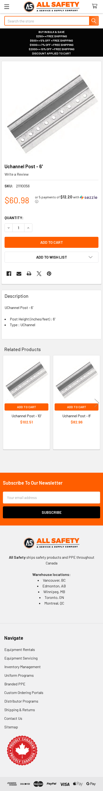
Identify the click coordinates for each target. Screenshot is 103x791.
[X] (39, 273)
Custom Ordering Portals (23, 692)
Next (97, 403)
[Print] (29, 273)
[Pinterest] (49, 273)
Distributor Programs (21, 701)
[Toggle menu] (6, 6)
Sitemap (11, 727)
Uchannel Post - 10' (26, 415)
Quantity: (14, 217)
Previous (6, 403)
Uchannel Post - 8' (76, 415)
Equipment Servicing (21, 658)
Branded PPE (14, 684)
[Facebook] (9, 273)
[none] (51, 111)
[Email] (19, 273)
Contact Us (13, 718)
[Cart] (95, 6)
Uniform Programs (19, 675)
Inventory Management (22, 666)
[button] (66, 199)
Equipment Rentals (19, 649)
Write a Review (17, 174)
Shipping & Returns (19, 709)
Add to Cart (26, 407)
